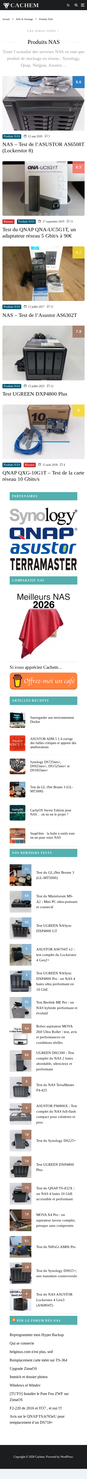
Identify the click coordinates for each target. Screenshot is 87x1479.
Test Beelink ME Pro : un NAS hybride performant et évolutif (56, 1007)
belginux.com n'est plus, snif (31, 1352)
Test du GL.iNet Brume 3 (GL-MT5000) (51, 789)
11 (71, 221)
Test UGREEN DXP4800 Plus (34, 394)
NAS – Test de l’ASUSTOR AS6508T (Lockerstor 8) (43, 147)
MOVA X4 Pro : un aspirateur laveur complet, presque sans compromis (55, 1220)
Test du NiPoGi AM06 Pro (56, 1247)
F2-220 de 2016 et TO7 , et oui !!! (36, 1408)
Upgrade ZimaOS (23, 1369)
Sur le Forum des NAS (39, 1320)
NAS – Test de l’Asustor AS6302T (39, 315)
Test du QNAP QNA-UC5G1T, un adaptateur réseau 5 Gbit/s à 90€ (39, 232)
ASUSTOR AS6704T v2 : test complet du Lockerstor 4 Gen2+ (56, 954)
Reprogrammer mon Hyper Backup (37, 1335)
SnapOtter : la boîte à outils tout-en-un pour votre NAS (52, 835)
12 (51, 386)
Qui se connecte (22, 1343)
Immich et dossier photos (29, 1377)
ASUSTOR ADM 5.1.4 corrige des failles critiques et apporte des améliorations (53, 743)
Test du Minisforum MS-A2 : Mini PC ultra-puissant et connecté (56, 901)
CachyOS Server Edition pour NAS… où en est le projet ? (50, 812)
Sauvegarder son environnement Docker (52, 720)
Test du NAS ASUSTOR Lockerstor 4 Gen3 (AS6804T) (54, 1299)
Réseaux (8, 221)
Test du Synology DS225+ (56, 1141)
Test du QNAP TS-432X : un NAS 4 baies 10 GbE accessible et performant (55, 1193)
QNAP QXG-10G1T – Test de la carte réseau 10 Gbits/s (43, 476)
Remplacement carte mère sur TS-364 (38, 1360)
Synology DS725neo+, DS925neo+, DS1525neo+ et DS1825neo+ (50, 766)
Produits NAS (12, 136)
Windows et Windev (25, 1385)
